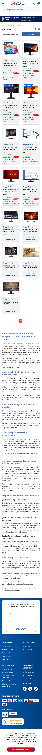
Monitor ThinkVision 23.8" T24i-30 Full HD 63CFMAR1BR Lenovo (10, 106)
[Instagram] (30, 689)
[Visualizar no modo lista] (34, 29)
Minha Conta (26, 646)
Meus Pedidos (27, 650)
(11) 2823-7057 (29, 678)
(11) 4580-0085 (29, 675)
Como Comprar (7, 669)
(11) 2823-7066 (29, 672)
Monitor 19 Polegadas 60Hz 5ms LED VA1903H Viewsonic (11, 191)
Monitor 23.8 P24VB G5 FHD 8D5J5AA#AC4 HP (10, 303)
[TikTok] (36, 689)
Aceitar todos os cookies (21, 750)
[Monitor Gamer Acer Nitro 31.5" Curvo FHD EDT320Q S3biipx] (31, 216)
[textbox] (21, 9)
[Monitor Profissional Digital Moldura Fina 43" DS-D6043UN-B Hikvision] (31, 252)
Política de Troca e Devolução (8, 677)
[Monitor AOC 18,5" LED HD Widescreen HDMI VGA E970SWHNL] (31, 176)
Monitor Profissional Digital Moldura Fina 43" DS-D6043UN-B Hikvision (31, 267)
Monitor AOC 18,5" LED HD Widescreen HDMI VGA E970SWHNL (31, 191)
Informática (11, 25)
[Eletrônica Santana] (18, 3)
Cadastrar (21, 629)
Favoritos (26, 653)
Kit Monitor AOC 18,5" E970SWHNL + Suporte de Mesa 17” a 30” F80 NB (31, 149)
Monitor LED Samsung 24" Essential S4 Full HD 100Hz (31, 106)
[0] (38, 3)
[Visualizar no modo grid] (39, 29)
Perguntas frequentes (9, 653)
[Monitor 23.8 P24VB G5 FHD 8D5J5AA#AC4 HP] (11, 288)
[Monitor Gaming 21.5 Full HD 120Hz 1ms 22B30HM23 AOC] (11, 133)
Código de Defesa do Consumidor (9, 685)
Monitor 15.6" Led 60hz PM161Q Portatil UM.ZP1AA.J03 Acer (10, 64)
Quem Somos (6, 646)
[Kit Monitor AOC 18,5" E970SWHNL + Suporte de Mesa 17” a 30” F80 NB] (31, 133)
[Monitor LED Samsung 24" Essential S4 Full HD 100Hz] (31, 91)
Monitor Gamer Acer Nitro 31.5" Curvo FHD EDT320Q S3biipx (30, 231)
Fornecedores (6, 656)
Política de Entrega (8, 672)
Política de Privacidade (9, 681)
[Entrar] (34, 4)
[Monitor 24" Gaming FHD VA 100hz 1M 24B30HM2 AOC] (11, 252)
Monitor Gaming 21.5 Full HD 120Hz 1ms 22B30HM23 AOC (10, 149)
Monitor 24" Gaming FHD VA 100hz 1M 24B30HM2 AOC (11, 267)
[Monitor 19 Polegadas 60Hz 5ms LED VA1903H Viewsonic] (11, 176)
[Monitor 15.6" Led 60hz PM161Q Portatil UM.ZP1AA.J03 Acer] (11, 49)
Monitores (19, 25)
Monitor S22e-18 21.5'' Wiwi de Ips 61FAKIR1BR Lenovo (30, 62)
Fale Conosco (6, 659)
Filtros (31, 34)
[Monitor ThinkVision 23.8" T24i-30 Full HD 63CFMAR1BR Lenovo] (11, 91)
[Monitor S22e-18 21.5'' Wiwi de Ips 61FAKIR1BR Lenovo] (31, 49)
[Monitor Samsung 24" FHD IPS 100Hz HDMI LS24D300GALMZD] (11, 216)
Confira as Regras (25, 20)
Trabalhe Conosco (8, 650)
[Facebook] (25, 689)
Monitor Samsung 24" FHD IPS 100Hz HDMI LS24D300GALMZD (10, 231)
